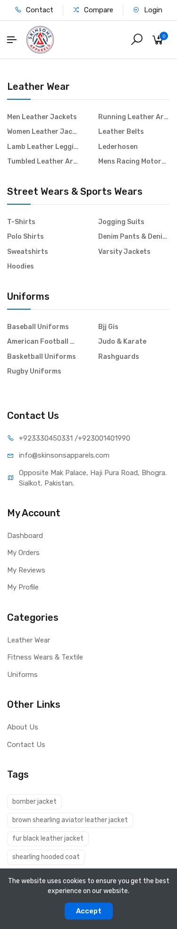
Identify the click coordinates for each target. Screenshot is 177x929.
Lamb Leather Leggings (43, 147)
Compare (97, 10)
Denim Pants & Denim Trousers (134, 237)
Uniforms (28, 296)
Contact (38, 10)
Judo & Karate (122, 342)
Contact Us (26, 744)
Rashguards (118, 357)
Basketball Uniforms (41, 357)
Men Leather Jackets (42, 117)
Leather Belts (121, 132)
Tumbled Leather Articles (43, 161)
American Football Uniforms (43, 342)
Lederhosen (118, 147)
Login (152, 10)
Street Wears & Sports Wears (75, 191)
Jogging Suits (121, 222)
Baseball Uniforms (38, 327)
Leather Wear (38, 86)
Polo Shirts (25, 237)
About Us (22, 727)
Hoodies (20, 266)
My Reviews (26, 570)
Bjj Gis (108, 327)
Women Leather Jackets (43, 132)
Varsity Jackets (124, 252)
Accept (88, 911)
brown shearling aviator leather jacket (70, 820)
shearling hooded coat (46, 857)
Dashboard (25, 535)
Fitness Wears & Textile (45, 657)
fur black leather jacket (48, 838)
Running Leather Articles (134, 117)
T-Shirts (21, 222)
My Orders (23, 552)
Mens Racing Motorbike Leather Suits (134, 161)
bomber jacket (34, 802)
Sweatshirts (27, 252)
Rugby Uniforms (34, 371)
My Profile (23, 587)
